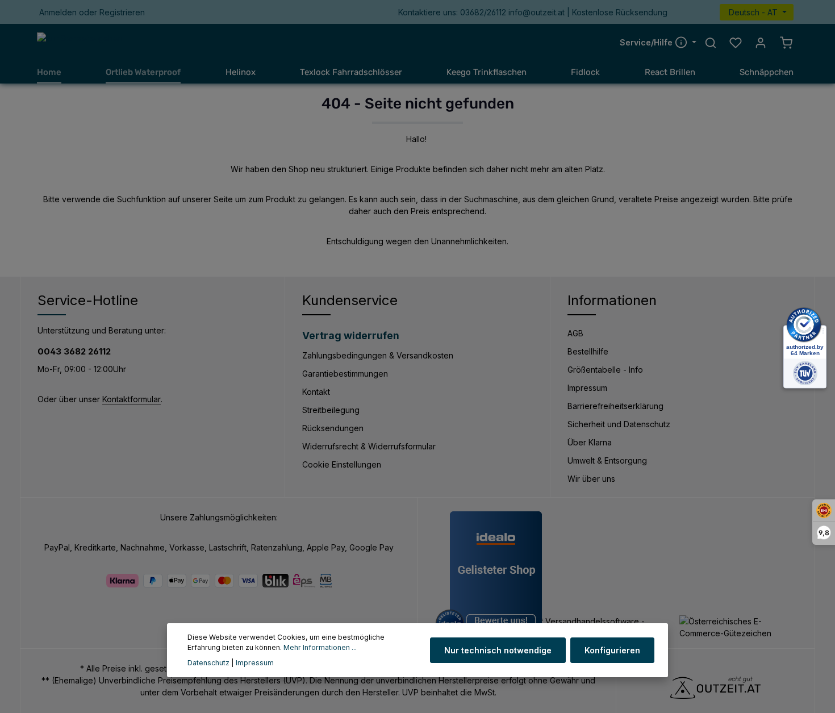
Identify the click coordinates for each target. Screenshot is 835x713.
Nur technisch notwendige (498, 650)
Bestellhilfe (587, 351)
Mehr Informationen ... (320, 648)
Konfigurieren (612, 650)
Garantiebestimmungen (345, 373)
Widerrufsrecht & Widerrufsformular (369, 446)
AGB (575, 333)
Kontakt (316, 392)
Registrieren (122, 12)
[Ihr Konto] (760, 42)
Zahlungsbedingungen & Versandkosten (377, 355)
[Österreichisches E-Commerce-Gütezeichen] (738, 627)
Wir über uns (591, 478)
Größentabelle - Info (605, 369)
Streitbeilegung (331, 410)
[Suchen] (710, 42)
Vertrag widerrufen (350, 335)
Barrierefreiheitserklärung (615, 406)
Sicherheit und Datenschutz (618, 424)
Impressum (587, 388)
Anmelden (58, 12)
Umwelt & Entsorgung (607, 460)
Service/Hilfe (647, 42)
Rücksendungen (333, 428)
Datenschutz (208, 662)
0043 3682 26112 (74, 351)
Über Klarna (589, 442)
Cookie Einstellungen (341, 464)
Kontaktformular (131, 399)
